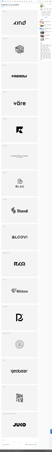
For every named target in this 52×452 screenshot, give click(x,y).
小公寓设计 (47, 50)
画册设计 (49, 55)
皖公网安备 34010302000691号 (19, 450)
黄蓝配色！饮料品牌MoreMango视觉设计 (31, 444)
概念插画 (41, 55)
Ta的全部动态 (45, 17)
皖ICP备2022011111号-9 (11, 450)
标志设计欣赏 (49, 54)
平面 (10, 1)
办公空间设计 (41, 48)
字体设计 (44, 50)
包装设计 (45, 48)
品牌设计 (49, 49)
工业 (12, 1)
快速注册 (50, 1)
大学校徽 (41, 50)
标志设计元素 (45, 54)
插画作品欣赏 (41, 53)
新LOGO (48, 53)
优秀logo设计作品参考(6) (5, 444)
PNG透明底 (47, 44)
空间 (15, 1)
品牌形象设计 (41, 49)
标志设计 (3, 6)
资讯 (8, 1)
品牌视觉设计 (45, 49)
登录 (47, 1)
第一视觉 (6, 450)
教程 (19, 1)
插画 (22, 1)
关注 (49, 4)
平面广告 (50, 50)
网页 (17, 1)
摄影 (24, 1)
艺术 (27, 1)
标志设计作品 (41, 54)
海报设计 (44, 55)
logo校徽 (41, 44)
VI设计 (49, 44)
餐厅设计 (41, 59)
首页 (5, 1)
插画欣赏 (45, 53)
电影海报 (47, 55)
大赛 (29, 1)
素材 (31, 1)
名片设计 (48, 48)
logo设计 (44, 44)
